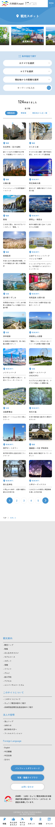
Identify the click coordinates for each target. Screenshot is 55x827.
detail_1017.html (40, 328)
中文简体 (8, 755)
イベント (8, 669)
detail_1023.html (40, 404)
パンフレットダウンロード (27, 768)
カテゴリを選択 (26, 63)
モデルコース (9, 657)
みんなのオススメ (11, 653)
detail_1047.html (14, 139)
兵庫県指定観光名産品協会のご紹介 (18, 707)
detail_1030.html (40, 291)
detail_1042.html (40, 440)
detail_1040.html (14, 211)
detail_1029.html (40, 476)
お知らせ (8, 725)
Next (50, 36)
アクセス (8, 681)
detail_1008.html (14, 440)
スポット (8, 661)
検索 (49, 88)
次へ (45, 500)
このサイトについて (12, 699)
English (7, 747)
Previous (5, 36)
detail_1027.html (40, 175)
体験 (6, 665)
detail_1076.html (14, 291)
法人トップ (8, 721)
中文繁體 (8, 751)
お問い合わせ (27, 786)
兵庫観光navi (12, 3)
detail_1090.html (14, 250)
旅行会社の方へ (10, 729)
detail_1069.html (40, 366)
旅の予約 (8, 677)
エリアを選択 (26, 71)
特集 (6, 649)
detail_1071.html (14, 404)
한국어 (7, 759)
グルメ (7, 673)
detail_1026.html (40, 211)
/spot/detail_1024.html (27, 36)
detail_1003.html (14, 366)
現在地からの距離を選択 (27, 79)
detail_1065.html (14, 328)
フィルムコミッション (13, 733)
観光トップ (8, 645)
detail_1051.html (14, 175)
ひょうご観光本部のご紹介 (15, 703)
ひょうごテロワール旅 (31, 3)
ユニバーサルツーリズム (14, 685)
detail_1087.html (40, 139)
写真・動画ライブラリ (27, 777)
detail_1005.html (40, 250)
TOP (4, 518)
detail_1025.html (14, 476)
